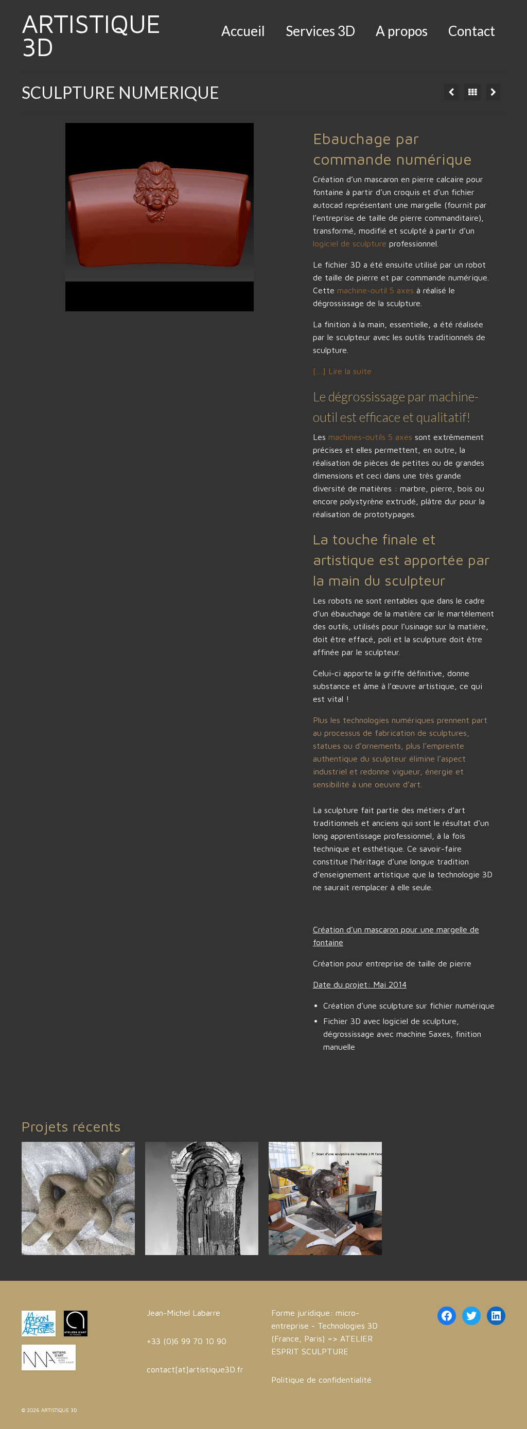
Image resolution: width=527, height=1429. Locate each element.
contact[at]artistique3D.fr (195, 1369)
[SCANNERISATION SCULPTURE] (451, 92)
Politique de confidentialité (321, 1379)
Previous (56, 217)
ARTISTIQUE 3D (91, 35)
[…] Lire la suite (342, 371)
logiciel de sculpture (351, 243)
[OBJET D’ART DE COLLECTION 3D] (493, 92)
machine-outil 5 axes (375, 290)
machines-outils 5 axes (370, 437)
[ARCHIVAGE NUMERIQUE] (201, 1198)
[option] (78, 1198)
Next (263, 217)
